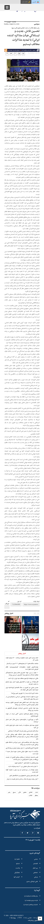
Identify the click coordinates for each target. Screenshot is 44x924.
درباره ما (37, 918)
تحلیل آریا (17, 859)
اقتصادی (35, 863)
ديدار (36, 792)
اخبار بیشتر (9, 614)
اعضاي (30, 792)
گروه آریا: (37, 890)
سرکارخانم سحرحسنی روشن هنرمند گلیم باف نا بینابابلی (23, 731)
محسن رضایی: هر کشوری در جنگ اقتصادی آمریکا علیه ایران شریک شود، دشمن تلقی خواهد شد (22, 688)
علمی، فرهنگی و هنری (32, 881)
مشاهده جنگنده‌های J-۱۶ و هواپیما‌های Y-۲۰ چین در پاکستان (22, 663)
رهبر (9, 792)
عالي (19, 792)
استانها (18, 863)
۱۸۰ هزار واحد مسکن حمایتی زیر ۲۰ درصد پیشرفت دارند (23, 766)
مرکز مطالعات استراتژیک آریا (31, 896)
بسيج (14, 792)
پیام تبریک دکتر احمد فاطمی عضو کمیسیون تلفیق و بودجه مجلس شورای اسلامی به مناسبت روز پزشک (22, 703)
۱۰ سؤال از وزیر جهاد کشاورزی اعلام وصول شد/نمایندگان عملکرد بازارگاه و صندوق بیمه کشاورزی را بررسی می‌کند (22, 674)
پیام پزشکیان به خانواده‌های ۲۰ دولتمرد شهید (26, 763)
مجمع (24, 792)
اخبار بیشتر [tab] (22, 653)
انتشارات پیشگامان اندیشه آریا (30, 905)
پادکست (18, 868)
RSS (20, 918)
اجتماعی (35, 872)
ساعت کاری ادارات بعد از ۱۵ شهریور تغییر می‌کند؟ (24, 693)
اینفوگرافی (17, 872)
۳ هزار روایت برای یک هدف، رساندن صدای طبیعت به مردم (22, 779)
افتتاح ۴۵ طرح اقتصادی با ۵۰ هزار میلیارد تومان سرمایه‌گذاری (22, 748)
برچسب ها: (35, 788)
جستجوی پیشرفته (34, 920)
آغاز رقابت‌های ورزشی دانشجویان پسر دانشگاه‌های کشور (23, 775)
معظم (36, 795)
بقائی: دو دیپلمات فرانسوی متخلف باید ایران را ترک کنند (23, 678)
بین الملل (35, 868)
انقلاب (30, 795)
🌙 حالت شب (26, 2)
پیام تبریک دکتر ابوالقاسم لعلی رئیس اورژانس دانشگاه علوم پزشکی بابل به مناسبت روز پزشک (22, 743)
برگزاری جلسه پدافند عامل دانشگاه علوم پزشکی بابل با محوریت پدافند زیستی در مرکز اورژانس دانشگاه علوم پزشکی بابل (22, 736)
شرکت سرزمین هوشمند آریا (31, 900)
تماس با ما (27, 918)
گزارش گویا (17, 877)
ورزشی (36, 877)
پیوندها (13, 918)
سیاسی (36, 859)
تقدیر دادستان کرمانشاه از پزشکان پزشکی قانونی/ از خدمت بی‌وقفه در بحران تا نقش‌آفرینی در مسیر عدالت (22, 758)
